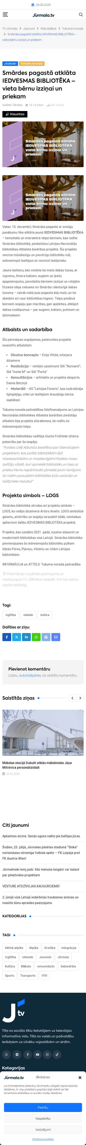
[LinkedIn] (26, 637)
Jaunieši (45, 957)
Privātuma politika (43, 1139)
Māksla (26, 966)
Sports (9, 975)
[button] (80, 1077)
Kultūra (45, 615)
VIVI (44, 975)
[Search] (81, 14)
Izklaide (28, 615)
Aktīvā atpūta (14, 948)
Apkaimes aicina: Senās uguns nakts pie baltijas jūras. (41, 836)
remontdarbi (46, 966)
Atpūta (33, 948)
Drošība (49, 948)
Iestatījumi (43, 1130)
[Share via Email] (55, 637)
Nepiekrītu (43, 1118)
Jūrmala (63, 957)
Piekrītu (43, 1107)
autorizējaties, (30, 675)
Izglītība (11, 615)
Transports (28, 975)
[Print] (46, 637)
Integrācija (68, 948)
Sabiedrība (68, 966)
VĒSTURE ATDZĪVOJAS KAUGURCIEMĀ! (31, 886)
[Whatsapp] (36, 637)
